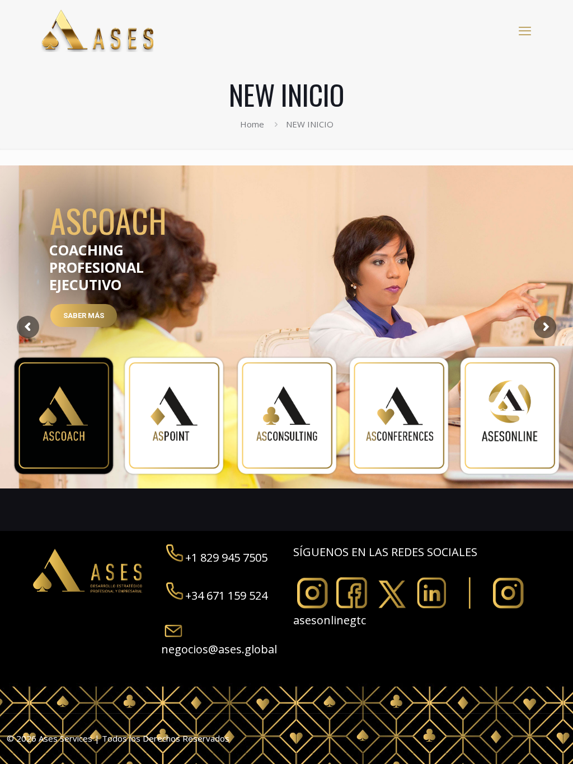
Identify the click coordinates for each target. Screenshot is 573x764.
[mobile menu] (524, 30)
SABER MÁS (83, 315)
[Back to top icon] (519, 741)
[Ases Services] (97, 30)
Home (252, 124)
